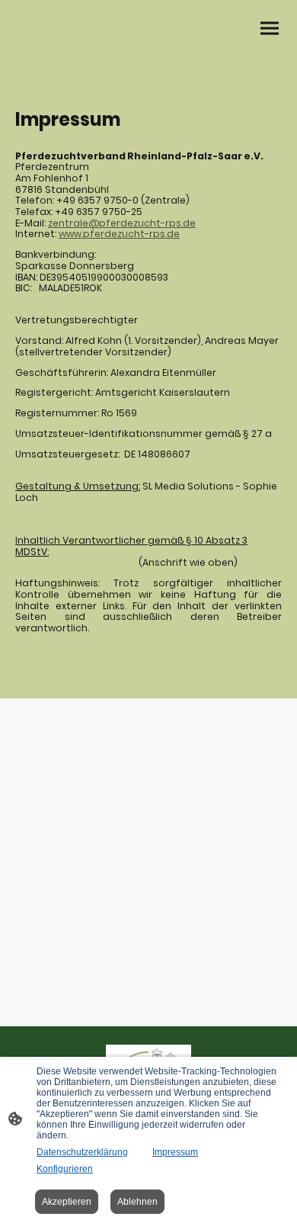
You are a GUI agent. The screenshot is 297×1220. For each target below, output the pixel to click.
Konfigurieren (65, 1169)
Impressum (175, 1152)
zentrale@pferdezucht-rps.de (122, 223)
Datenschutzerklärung (82, 1152)
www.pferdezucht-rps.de (119, 233)
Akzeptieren (66, 1201)
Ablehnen (137, 1201)
